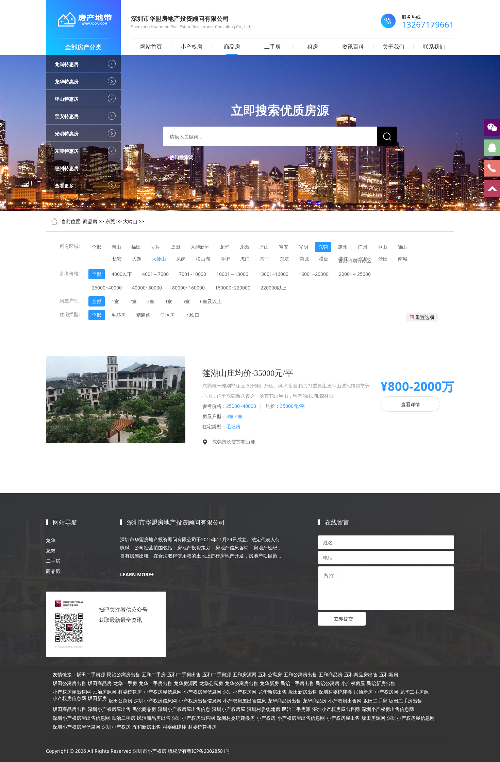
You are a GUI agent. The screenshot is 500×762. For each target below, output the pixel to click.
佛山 (402, 247)
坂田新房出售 (302, 692)
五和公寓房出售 (300, 674)
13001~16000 (273, 274)
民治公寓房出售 (123, 674)
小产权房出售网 (345, 700)
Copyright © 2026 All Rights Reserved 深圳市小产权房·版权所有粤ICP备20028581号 (138, 751)
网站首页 (151, 46)
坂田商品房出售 (69, 709)
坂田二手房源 (91, 674)
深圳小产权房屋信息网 (411, 718)
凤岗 (181, 258)
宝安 (283, 247)
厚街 (225, 258)
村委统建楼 (174, 727)
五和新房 (388, 674)
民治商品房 (144, 709)
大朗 (136, 258)
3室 (150, 301)
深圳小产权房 (116, 727)
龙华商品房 (315, 700)
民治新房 (363, 692)
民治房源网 (104, 692)
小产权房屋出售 (343, 718)
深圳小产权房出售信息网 (388, 709)
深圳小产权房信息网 (155, 700)
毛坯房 (119, 315)
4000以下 (122, 274)
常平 (264, 258)
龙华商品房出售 (284, 700)
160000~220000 (232, 287)
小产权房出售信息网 (200, 700)
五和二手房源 (216, 674)
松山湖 (203, 258)
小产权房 (191, 46)
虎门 (245, 258)
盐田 (175, 247)
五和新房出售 (146, 727)
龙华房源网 (186, 683)
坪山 (264, 247)
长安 (117, 258)
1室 (115, 301)
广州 (362, 247)
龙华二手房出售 (155, 683)
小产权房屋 (353, 683)
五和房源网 (244, 674)
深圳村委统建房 (263, 709)
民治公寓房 (327, 683)
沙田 (383, 258)
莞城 (304, 258)
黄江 (343, 258)
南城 (402, 258)
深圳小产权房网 (239, 692)
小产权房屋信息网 (163, 692)
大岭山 (130, 221)
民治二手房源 (296, 709)
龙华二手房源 (414, 692)
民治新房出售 (381, 683)
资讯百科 (353, 46)
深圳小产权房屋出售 (109, 709)
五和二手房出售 (184, 674)
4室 (168, 301)
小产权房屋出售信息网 (301, 718)
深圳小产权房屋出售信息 (184, 709)
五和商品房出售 (361, 674)
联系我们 (434, 46)
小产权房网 (386, 692)
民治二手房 (123, 718)
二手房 (272, 46)
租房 (312, 46)
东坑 (284, 258)
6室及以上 (211, 301)
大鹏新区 (200, 247)
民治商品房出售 (153, 718)
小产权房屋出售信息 (244, 700)
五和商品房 (331, 674)
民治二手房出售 (297, 683)
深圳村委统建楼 (335, 692)
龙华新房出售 (272, 692)
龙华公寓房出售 (241, 683)
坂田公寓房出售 (69, 683)
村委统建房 (130, 692)
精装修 (143, 315)
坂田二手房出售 (405, 700)
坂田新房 (97, 698)
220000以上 (273, 287)
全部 (96, 247)
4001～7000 (155, 274)
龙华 (224, 247)
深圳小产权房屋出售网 (336, 709)
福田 (136, 247)
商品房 (232, 46)
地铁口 (192, 315)
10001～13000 (232, 274)
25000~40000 (107, 287)
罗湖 (156, 247)
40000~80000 (147, 287)
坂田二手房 (375, 700)
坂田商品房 (100, 683)
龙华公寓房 (211, 683)
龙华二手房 (125, 683)
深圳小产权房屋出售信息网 (81, 718)
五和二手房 (154, 674)
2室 (133, 301)
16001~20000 (314, 274)
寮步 (363, 258)
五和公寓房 (270, 674)
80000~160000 (188, 287)
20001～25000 (355, 274)
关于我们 (393, 46)
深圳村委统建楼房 (236, 718)
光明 (303, 247)
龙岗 (244, 247)
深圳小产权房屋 (228, 709)
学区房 (168, 315)
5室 (186, 301)
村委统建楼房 (202, 727)
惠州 (343, 247)
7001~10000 (192, 274)
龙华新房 (269, 683)
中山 (382, 247)
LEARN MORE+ (137, 574)
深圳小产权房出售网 (193, 718)
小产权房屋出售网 (72, 692)
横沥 (324, 258)
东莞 (110, 221)
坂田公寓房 (120, 700)
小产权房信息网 (69, 698)
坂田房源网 (373, 718)
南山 (116, 247)
